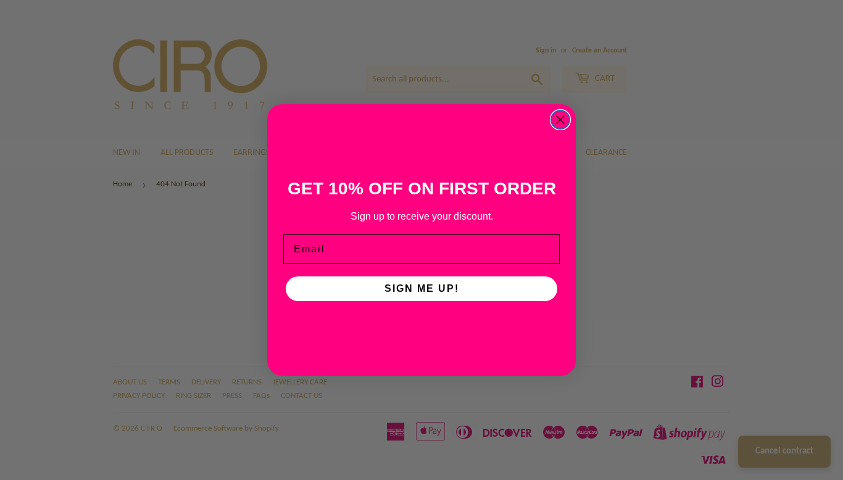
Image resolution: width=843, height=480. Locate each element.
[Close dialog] (560, 119)
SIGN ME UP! (421, 288)
